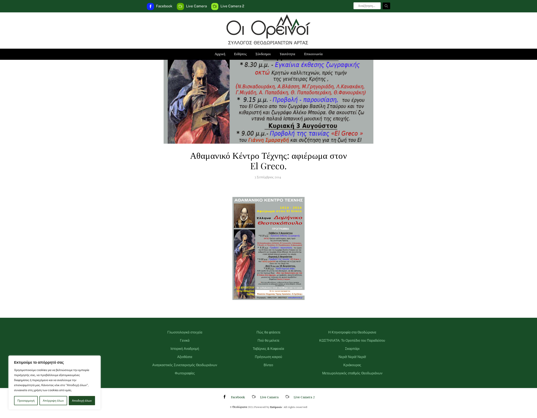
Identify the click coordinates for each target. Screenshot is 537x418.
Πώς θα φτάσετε (268, 332)
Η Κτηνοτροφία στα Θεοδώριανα (352, 332)
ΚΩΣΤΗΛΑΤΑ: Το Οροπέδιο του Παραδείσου (352, 340)
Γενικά (184, 340)
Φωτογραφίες (185, 373)
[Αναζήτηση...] (386, 6)
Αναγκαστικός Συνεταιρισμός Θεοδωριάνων (184, 365)
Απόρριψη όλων (53, 400)
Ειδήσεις (240, 54)
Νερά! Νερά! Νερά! (352, 357)
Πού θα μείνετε (268, 340)
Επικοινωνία (313, 54)
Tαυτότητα (287, 54)
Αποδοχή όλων (82, 400)
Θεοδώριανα (239, 407)
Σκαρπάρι (352, 349)
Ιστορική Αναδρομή (185, 349)
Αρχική (220, 54)
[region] (54, 382)
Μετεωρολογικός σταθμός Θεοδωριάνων (352, 373)
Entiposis (276, 407)
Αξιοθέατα (184, 357)
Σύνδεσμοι (263, 54)
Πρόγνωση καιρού (268, 357)
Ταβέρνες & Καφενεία (268, 349)
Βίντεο (268, 365)
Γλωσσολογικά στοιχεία (184, 332)
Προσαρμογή (26, 400)
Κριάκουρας (352, 365)
